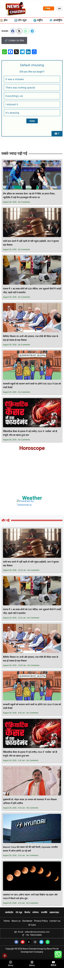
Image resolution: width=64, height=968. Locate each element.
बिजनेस (27, 912)
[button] (13, 31)
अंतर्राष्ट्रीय (9, 912)
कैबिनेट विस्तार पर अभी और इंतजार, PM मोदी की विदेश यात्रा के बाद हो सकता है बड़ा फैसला (30, 338)
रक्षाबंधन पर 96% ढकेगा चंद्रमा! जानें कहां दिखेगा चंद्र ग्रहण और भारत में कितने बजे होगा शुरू (30, 896)
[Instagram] (35, 942)
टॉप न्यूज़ (19, 912)
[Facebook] (16, 942)
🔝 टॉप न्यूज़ (20, 20)
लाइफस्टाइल (54, 912)
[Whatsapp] (48, 942)
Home (7, 921)
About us (16, 921)
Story (10, 965)
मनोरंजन (35, 912)
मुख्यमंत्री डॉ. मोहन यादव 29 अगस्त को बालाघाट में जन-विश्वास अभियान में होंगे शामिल (30, 801)
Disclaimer (27, 921)
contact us (54, 921)
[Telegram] (41, 942)
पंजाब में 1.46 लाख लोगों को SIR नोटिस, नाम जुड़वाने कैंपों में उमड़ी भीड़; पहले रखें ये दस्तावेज (32, 290)
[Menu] (32, 962)
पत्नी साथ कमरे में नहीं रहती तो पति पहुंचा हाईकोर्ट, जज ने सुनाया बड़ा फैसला (31, 243)
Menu (32, 965)
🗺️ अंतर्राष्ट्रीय (55, 20)
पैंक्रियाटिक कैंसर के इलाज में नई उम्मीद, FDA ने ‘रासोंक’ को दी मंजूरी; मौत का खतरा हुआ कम (30, 433)
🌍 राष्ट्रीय (38, 20)
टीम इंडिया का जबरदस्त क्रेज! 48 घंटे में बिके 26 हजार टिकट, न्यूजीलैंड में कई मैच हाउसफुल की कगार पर (29, 195)
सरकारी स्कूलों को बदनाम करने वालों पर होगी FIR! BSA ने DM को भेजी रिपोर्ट (32, 386)
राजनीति (44, 912)
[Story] (10, 962)
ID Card (32, 925)
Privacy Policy (41, 921)
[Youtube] (23, 942)
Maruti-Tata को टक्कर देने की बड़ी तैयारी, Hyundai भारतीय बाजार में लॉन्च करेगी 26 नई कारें (30, 849)
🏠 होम (3, 20)
